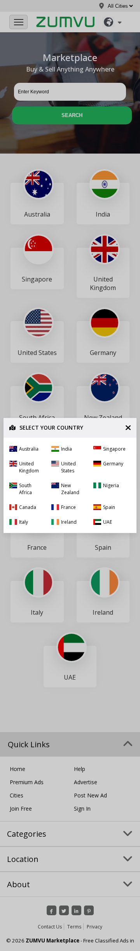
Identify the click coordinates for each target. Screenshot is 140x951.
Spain (109, 507)
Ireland (69, 522)
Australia (28, 449)
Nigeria (111, 485)
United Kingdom (29, 467)
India (66, 449)
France (68, 507)
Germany (113, 463)
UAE (107, 522)
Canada (27, 507)
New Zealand (70, 489)
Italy (23, 522)
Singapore (114, 449)
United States (68, 467)
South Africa (25, 489)
